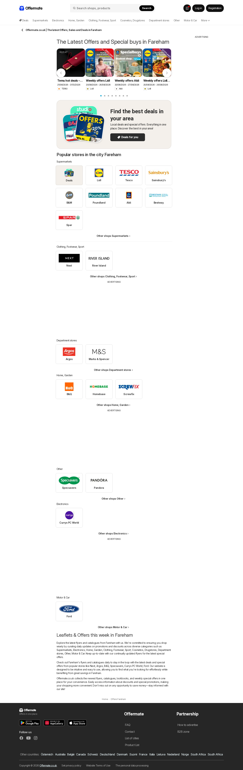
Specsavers (116, 665)
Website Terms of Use (98, 765)
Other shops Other (112, 498)
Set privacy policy (71, 765)
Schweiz (92, 754)
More (204, 20)
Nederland (173, 754)
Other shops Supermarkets (112, 235)
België (70, 754)
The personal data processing (132, 765)
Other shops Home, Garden (113, 404)
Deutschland (107, 754)
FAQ (127, 725)
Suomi (133, 754)
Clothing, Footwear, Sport (117, 649)
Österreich (47, 754)
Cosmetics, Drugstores (144, 649)
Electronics (79, 649)
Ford (146, 665)
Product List (132, 745)
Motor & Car (78, 653)
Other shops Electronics (112, 533)
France (143, 754)
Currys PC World (133, 665)
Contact (129, 731)
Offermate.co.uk (48, 765)
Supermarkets (64, 649)
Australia (60, 754)
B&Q (106, 665)
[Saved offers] (187, 8)
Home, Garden (94, 649)
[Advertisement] (114, 308)
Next (92, 665)
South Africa (198, 754)
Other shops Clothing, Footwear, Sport (112, 276)
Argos (99, 665)
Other (67, 653)
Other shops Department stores (112, 369)
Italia (152, 754)
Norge (185, 754)
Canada (81, 754)
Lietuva (161, 754)
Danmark (122, 754)
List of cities (132, 738)
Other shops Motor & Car (112, 627)
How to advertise (187, 725)
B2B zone (183, 731)
